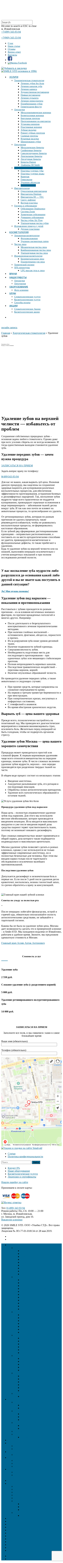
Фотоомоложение (29, 238)
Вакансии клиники (11, 1219)
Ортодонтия (20, 144)
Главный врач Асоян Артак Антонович (23, 943)
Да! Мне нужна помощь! (15, 591)
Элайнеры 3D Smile (30, 165)
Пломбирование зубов (31, 104)
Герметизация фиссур (31, 107)
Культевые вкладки (30, 139)
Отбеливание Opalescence (33, 208)
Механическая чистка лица (34, 247)
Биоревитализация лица (32, 259)
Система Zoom (28, 211)
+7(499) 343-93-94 (11, 31)
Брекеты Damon (28, 162)
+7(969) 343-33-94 (11, 37)
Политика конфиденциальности (25, 1156)
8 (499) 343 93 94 (15, 1208)
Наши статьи (14, 46)
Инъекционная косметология (28, 256)
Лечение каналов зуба (31, 86)
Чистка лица (20, 244)
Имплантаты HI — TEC (32, 197)
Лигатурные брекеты (31, 159)
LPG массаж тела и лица (33, 270)
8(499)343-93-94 (10, 476)
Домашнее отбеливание (32, 217)
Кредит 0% (14, 1168)
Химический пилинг (24, 264)
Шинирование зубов (31, 141)
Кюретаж (25, 176)
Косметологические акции (27, 312)
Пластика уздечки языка (32, 174)
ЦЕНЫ (12, 293)
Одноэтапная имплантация (34, 191)
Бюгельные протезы (30, 118)
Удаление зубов (28, 185)
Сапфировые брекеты (31, 150)
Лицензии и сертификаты (22, 1176)
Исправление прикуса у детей (28, 226)
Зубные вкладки (28, 130)
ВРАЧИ (13, 273)
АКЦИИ (13, 305)
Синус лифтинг (28, 200)
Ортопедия (19, 109)
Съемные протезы (29, 136)
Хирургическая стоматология (28, 168)
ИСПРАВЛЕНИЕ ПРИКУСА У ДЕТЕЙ (36, 1512)
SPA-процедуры (22, 267)
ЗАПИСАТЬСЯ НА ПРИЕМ (17, 465)
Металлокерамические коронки (36, 112)
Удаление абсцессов (30, 182)
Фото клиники (21, 290)
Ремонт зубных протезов (33, 133)
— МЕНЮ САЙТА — (20, 1480)
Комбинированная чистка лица (36, 250)
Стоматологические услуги (27, 297)
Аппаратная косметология (26, 235)
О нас (10, 43)
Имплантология (22, 188)
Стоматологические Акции (27, 309)
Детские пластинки (30, 229)
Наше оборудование (19, 1171)
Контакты (12, 55)
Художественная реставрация (35, 92)
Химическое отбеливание (33, 214)
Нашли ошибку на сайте (14, 1182)
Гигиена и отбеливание (25, 206)
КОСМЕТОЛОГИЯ (19, 232)
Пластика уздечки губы (32, 171)
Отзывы (11, 49)
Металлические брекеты (32, 147)
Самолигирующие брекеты (34, 153)
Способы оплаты (22, 302)
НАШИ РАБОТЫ (18, 277)
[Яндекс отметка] (11, 1202)
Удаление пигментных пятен (35, 241)
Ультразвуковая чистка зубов (35, 223)
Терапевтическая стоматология (29, 80)
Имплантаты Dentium (31, 194)
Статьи (12, 1153)
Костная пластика (29, 203)
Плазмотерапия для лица (33, 262)
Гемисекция (26, 179)
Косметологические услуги (27, 299)
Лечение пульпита (29, 98)
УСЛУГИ (13, 76)
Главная (5, 333)
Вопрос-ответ (14, 52)
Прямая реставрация (30, 95)
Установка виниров (30, 124)
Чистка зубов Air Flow (32, 220)
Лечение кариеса (29, 89)
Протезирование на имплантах (36, 121)
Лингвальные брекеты (31, 156)
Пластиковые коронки (31, 127)
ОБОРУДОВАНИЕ (18, 286)
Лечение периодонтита (32, 101)
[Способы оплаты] (17, 1199)
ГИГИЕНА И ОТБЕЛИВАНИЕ (31, 1501)
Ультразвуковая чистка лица (34, 253)
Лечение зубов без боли (32, 83)
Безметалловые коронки (32, 115)
